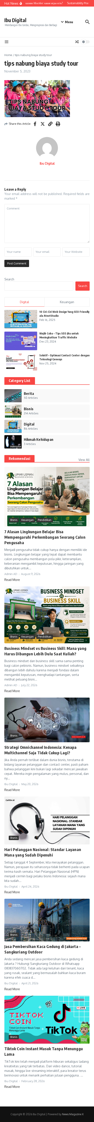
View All (84, 460)
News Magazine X (73, 1114)
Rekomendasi (19, 458)
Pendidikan (44, 520)
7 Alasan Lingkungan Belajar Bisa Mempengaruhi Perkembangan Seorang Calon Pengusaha (44, 537)
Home (8, 55)
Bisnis (13, 520)
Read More (12, 580)
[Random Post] (77, 42)
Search (9, 279)
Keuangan (27, 520)
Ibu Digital (15, 20)
